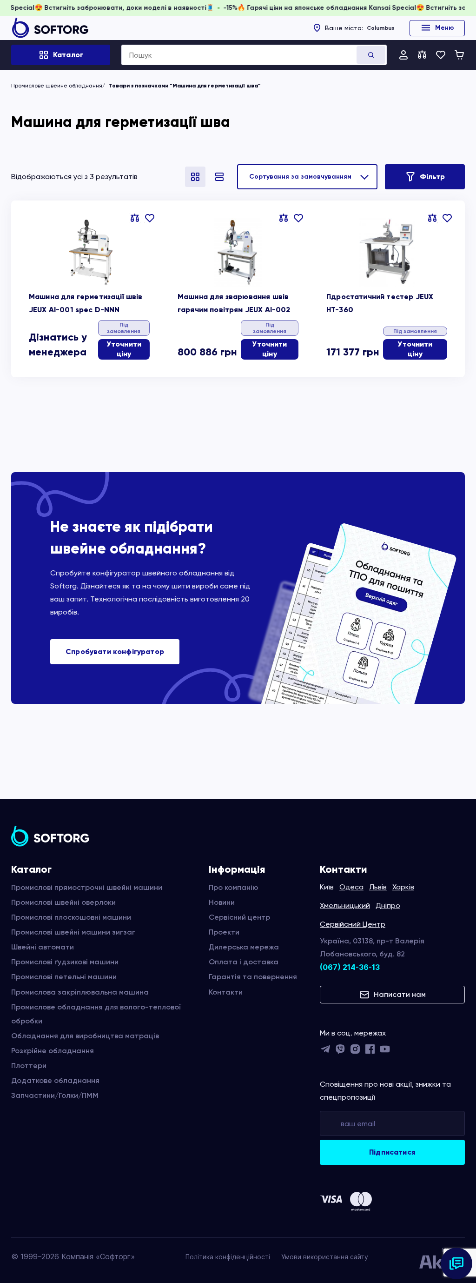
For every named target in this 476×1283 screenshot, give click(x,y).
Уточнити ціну (123, 349)
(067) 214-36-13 (350, 967)
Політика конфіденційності (227, 1257)
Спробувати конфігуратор (115, 651)
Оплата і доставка (243, 961)
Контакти (226, 992)
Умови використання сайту (324, 1257)
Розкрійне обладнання (52, 1050)
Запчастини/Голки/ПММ (55, 1095)
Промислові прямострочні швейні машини (86, 887)
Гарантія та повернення (253, 976)
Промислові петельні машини (64, 976)
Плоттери (28, 1065)
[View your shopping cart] (459, 54)
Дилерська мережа (244, 946)
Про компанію (233, 887)
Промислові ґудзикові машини (65, 961)
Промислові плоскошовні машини (71, 917)
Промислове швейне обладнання (56, 85)
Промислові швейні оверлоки (63, 902)
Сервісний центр (239, 917)
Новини (222, 902)
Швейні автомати (42, 946)
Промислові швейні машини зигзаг (73, 932)
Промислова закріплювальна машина (80, 992)
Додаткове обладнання (55, 1080)
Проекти (224, 932)
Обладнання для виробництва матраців (85, 1035)
